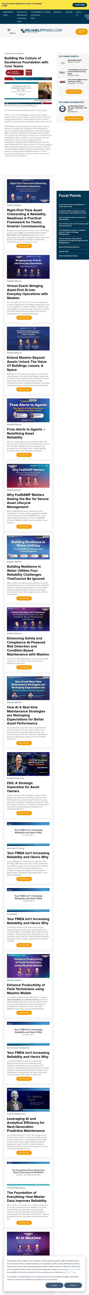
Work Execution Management (18, 1048)
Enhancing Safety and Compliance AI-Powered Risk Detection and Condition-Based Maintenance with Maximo (28, 646)
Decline (73, 1285)
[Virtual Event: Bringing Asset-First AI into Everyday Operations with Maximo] (28, 266)
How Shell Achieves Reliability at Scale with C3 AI (72, 206)
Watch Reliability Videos (68, 256)
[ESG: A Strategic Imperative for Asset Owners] (28, 764)
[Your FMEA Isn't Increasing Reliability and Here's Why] (28, 834)
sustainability (12, 914)
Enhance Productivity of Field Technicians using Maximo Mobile (26, 989)
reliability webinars (14, 205)
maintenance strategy (15, 848)
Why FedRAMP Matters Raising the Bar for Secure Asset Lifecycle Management (28, 501)
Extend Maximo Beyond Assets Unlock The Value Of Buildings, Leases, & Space (27, 363)
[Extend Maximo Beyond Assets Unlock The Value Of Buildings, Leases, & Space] (28, 338)
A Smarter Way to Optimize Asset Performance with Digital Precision (73, 212)
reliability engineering (15, 778)
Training (47, 12)
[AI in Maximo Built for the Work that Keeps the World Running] (28, 1243)
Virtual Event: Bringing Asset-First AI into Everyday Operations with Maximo (27, 292)
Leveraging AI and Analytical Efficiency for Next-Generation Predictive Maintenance (26, 1125)
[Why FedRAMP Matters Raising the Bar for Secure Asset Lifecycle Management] (28, 475)
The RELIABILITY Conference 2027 (37, 15)
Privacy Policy (70, 1272)
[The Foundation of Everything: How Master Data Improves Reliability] (28, 1173)
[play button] (28, 90)
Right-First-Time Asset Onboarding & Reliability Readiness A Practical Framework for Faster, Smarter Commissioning (26, 218)
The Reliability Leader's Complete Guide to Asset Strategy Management (72, 232)
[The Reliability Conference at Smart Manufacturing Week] (62, 72)
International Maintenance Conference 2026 (77, 80)
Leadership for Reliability (14, 53)
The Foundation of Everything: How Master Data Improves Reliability (26, 1197)
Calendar (69, 12)
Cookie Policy (73, 1269)
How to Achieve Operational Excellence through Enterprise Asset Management (73, 241)
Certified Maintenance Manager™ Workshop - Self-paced (77, 108)
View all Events (73, 92)
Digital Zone (64, 251)
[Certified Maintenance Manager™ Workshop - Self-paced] (62, 108)
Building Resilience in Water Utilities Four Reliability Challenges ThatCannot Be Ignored (26, 572)
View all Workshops (74, 118)
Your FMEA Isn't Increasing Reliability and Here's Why (28, 855)
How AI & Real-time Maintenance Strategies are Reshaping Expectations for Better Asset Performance (26, 715)
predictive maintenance (16, 1114)
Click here (80, 5)
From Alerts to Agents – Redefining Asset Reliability (26, 433)
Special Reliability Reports (69, 247)
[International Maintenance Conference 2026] (62, 82)
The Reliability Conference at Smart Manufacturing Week (77, 71)
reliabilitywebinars (14, 490)
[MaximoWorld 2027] (62, 63)
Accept (54, 1285)
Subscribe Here (81, 32)
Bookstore (58, 12)
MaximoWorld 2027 (75, 60)
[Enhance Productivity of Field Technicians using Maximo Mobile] (28, 966)
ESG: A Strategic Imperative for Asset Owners (23, 787)
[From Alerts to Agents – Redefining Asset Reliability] (28, 410)
